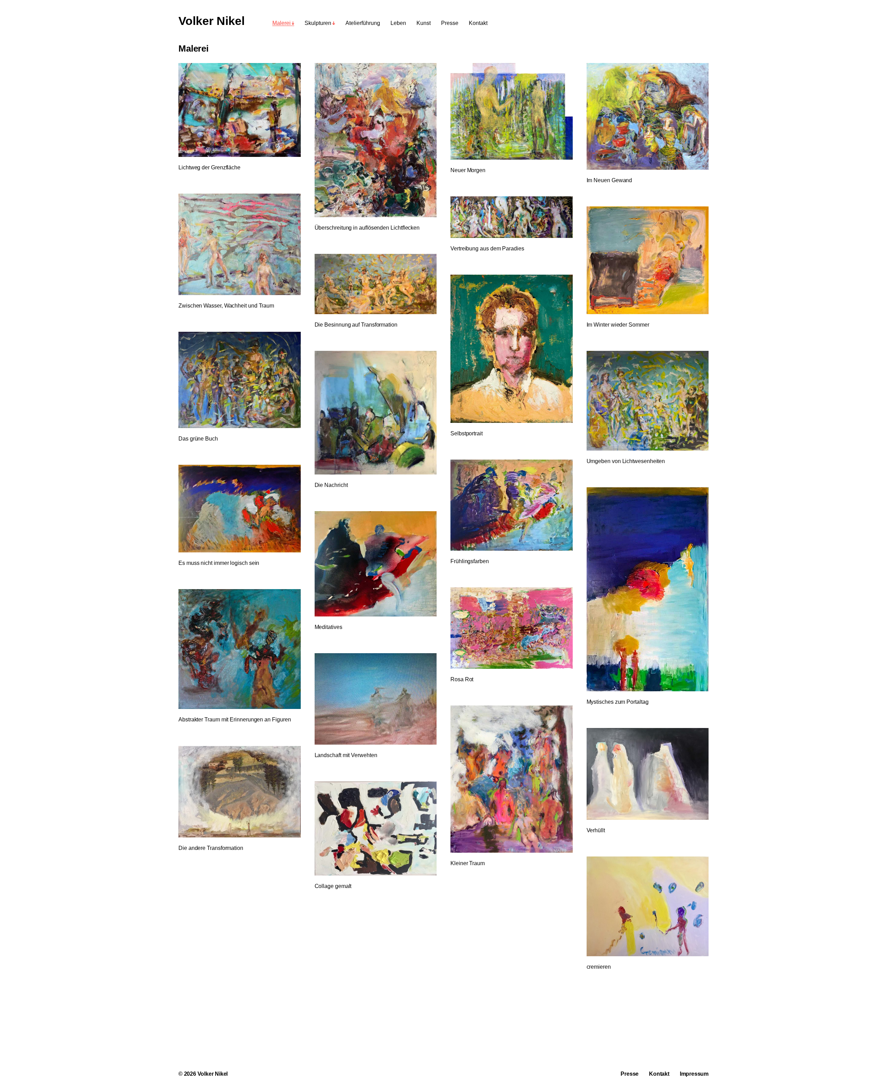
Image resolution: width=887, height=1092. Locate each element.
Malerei (281, 23)
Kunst (423, 23)
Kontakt (478, 23)
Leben (398, 23)
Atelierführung (362, 23)
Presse (449, 23)
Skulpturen (318, 23)
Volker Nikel (211, 21)
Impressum (694, 1074)
